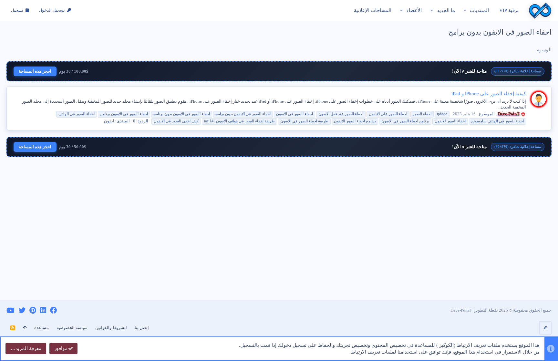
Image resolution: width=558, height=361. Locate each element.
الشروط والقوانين (111, 327)
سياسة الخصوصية (72, 327)
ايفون (109, 121)
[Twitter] (22, 310)
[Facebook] (53, 310)
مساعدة (41, 327)
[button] (465, 10)
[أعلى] (24, 328)
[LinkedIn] (43, 310)
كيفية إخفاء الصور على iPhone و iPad (488, 93)
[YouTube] (10, 310)
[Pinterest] (32, 310)
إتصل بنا (142, 327)
